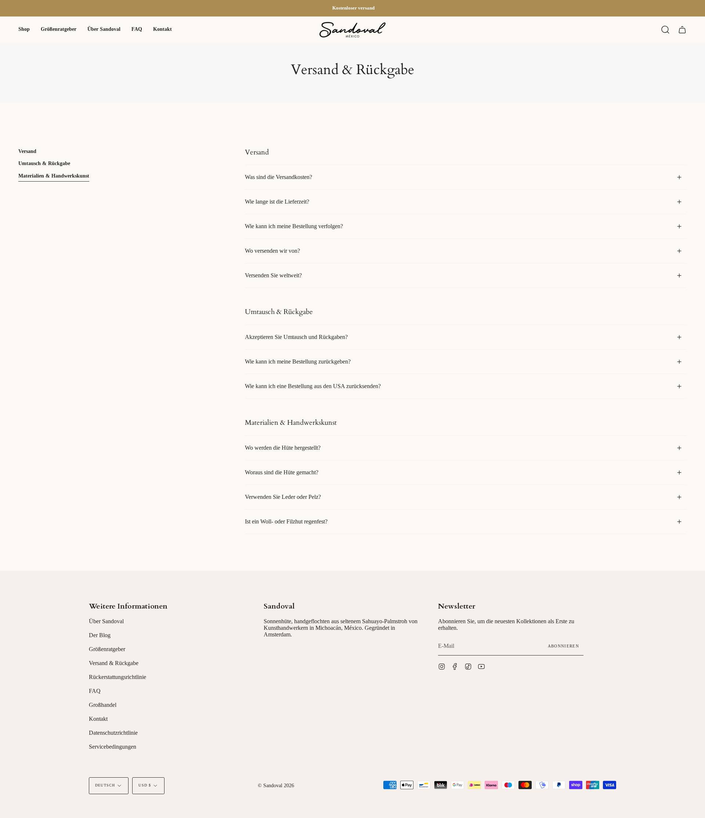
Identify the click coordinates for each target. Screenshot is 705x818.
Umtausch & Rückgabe (44, 163)
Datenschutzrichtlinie (113, 733)
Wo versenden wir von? (272, 251)
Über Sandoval (106, 621)
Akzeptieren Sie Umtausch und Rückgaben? (296, 337)
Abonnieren (563, 646)
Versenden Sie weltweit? (273, 275)
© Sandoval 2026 (276, 785)
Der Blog (100, 635)
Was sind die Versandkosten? (278, 177)
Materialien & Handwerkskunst (53, 176)
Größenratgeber (107, 649)
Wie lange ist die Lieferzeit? (277, 201)
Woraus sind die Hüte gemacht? (281, 472)
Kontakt (98, 719)
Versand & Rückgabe (113, 663)
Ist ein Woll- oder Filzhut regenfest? (286, 521)
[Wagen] (682, 30)
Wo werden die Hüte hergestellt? (283, 448)
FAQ (95, 691)
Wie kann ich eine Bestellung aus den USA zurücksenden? (313, 386)
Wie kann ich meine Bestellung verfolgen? (294, 226)
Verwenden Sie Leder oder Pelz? (283, 497)
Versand (27, 151)
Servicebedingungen (112, 747)
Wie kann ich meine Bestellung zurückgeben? (298, 361)
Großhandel (102, 705)
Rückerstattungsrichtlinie (117, 677)
